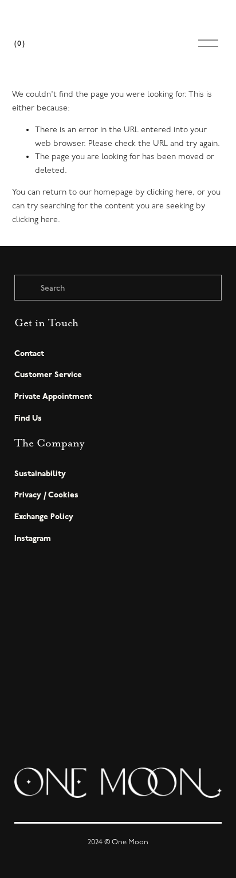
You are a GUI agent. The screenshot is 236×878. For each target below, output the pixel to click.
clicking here (169, 192)
